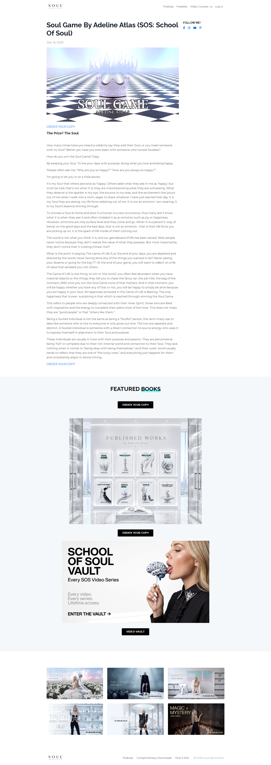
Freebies (182, 6)
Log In (219, 6)
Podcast (168, 6)
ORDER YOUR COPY (61, 126)
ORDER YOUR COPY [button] (135, 404)
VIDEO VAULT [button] (135, 631)
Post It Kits (182, 758)
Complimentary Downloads (154, 758)
